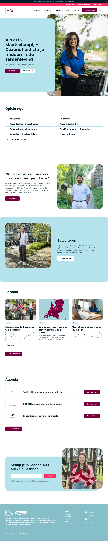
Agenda (76, 10)
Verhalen (67, 519)
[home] (9, 10)
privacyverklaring (46, 481)
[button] (47, 10)
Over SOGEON (97, 4)
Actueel (68, 10)
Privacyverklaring (23, 533)
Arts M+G (37, 10)
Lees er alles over (66, 258)
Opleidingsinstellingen (83, 4)
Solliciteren (59, 10)
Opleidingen (47, 10)
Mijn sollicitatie (70, 4)
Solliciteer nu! (28, 70)
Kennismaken (68, 524)
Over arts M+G (12, 70)
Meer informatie (92, 392)
